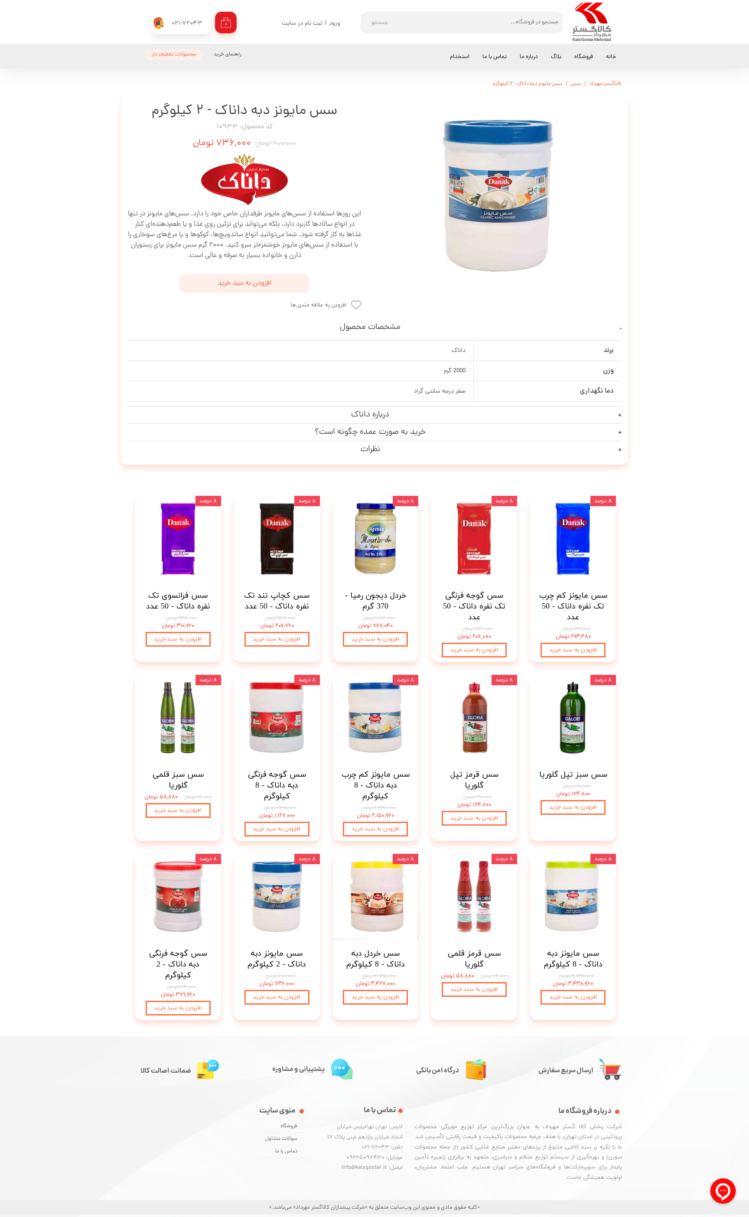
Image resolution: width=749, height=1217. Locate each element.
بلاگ (556, 57)
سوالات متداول (281, 1139)
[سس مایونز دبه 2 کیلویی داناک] (498, 196)
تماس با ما (494, 57)
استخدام (459, 57)
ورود (334, 23)
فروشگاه (583, 57)
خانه (611, 57)
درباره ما (529, 57)
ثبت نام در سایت (302, 23)
